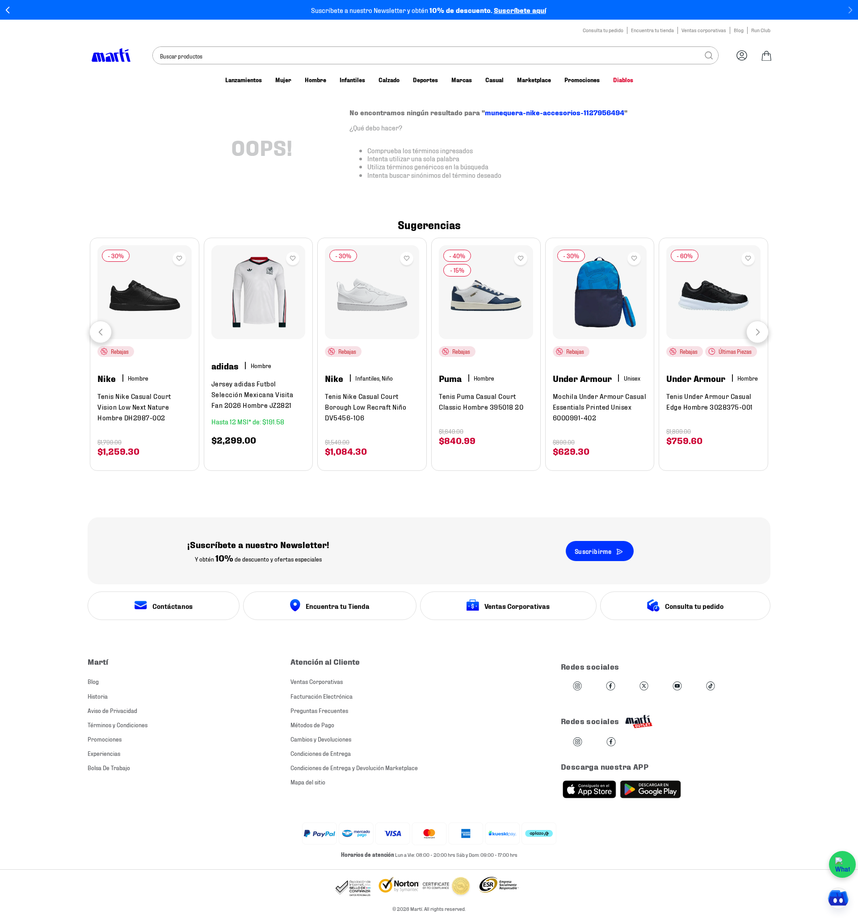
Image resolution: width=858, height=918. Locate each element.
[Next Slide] (850, 10)
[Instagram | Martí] (577, 686)
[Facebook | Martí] (610, 686)
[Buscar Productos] (709, 55)
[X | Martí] (644, 686)
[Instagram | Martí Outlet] (577, 742)
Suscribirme (593, 551)
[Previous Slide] (8, 10)
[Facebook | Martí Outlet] (611, 742)
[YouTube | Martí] (677, 686)
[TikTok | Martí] (710, 686)
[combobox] (435, 55)
